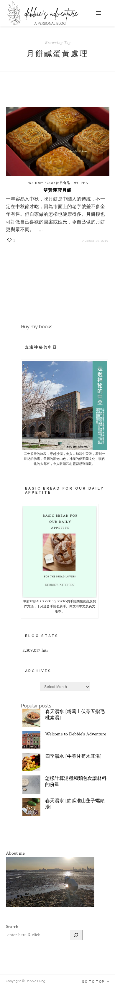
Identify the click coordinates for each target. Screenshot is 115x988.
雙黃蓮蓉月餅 (57, 190)
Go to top (94, 982)
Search (12, 927)
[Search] (76, 935)
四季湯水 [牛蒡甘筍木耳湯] (73, 756)
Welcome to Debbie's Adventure (75, 734)
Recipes (80, 183)
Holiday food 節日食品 (48, 183)
